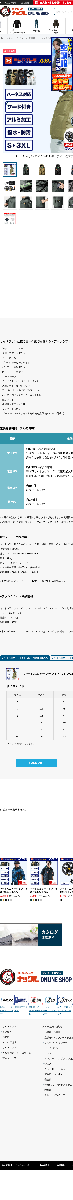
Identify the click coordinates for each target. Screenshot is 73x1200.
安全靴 (47, 1079)
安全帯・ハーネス (53, 1074)
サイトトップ (9, 1026)
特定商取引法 (46, 1165)
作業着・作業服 (52, 1032)
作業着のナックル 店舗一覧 (16, 1053)
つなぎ (47, 1063)
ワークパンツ (51, 1048)
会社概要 (6, 1165)
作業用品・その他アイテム (58, 1084)
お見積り (7, 1037)
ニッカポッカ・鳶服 (54, 1069)
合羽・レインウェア (54, 1095)
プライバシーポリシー (25, 1165)
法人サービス (9, 1058)
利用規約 (61, 1165)
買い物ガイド (9, 1032)
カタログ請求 (9, 1042)
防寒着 (47, 1090)
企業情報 (25, 2)
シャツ (47, 1053)
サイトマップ (9, 1047)
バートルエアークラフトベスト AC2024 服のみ (25, 658)
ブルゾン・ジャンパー (56, 1042)
